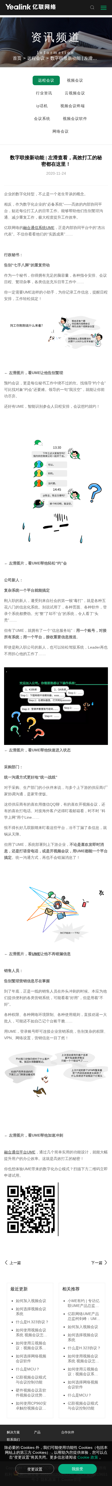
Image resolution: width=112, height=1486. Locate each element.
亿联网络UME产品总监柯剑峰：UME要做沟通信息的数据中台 (83, 1316)
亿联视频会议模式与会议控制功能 (31, 1379)
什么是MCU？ (28, 1369)
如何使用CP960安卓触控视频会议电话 (31, 1406)
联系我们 (13, 1440)
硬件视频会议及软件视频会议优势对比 (31, 1393)
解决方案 (13, 1432)
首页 (17, 58)
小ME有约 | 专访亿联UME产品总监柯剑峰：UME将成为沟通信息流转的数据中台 (83, 1303)
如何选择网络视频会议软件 (31, 1358)
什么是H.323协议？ (32, 1322)
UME (36, 954)
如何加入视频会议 (31, 1301)
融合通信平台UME (19, 1152)
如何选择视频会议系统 (31, 1311)
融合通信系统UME (38, 227)
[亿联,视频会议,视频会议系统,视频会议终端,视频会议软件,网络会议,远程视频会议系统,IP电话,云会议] (30, 7)
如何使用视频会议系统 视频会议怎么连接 (31, 1333)
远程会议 (36, 58)
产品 (37, 1432)
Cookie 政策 (88, 1457)
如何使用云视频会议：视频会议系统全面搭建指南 (31, 1346)
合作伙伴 (67, 1432)
